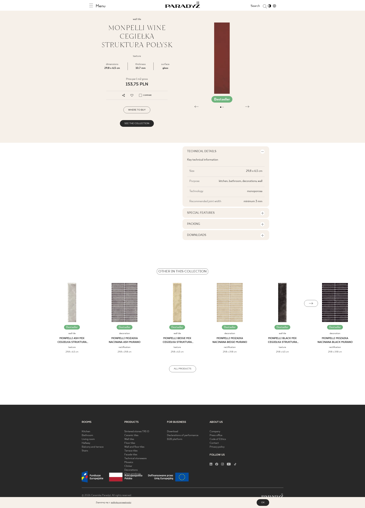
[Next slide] (311, 303)
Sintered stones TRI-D (136, 431)
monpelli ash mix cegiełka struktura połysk (72, 340)
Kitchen (86, 431)
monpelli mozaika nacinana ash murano (124, 340)
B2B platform (174, 439)
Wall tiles (129, 439)
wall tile (72, 333)
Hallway (86, 443)
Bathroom (87, 435)
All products (182, 368)
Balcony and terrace (93, 446)
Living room (88, 439)
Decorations (131, 470)
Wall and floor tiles (134, 446)
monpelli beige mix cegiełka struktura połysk (177, 340)
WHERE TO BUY (137, 110)
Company (215, 431)
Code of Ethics (218, 439)
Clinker (128, 466)
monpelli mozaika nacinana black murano (335, 340)
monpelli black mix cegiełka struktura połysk (282, 340)
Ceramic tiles (131, 435)
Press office (216, 435)
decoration (124, 333)
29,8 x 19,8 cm (124, 351)
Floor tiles (129, 443)
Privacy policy (217, 446)
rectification (124, 347)
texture (72, 347)
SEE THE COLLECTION (136, 123)
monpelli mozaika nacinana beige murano (229, 340)
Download (172, 431)
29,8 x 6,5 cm (112, 68)
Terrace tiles (131, 450)
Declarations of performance (182, 435)
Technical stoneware (135, 458)
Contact (214, 443)
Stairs (85, 450)
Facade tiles (130, 454)
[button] (196, 107)
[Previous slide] (54, 303)
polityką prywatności (121, 502)
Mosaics (128, 462)
